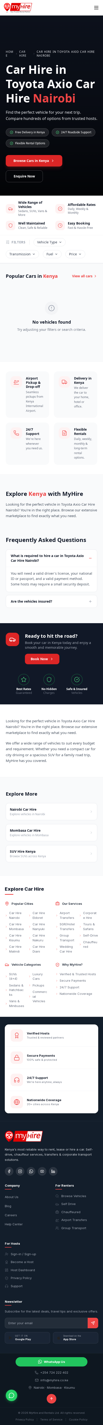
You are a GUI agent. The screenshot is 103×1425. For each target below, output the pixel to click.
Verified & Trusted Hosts (78, 974)
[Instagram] (20, 1171)
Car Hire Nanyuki (39, 926)
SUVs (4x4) (13, 976)
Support (17, 1286)
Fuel (49, 254)
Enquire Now (24, 176)
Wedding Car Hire (66, 949)
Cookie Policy (78, 1419)
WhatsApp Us (54, 1362)
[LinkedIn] (53, 1171)
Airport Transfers (67, 915)
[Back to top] (51, 1399)
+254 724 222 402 (54, 1372)
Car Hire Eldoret (39, 915)
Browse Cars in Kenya (31, 160)
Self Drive (68, 1204)
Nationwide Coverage (76, 994)
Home (10, 54)
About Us (11, 1197)
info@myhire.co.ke (54, 1380)
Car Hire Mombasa (16, 926)
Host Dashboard (23, 1270)
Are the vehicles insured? (31, 601)
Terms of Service (51, 1419)
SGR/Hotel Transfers (67, 926)
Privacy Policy (21, 1278)
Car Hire (23, 54)
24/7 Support (69, 987)
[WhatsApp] (31, 1171)
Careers (11, 1215)
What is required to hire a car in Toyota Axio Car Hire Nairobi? (47, 558)
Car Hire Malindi (15, 949)
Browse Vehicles (73, 1196)
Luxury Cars (38, 976)
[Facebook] (9, 1171)
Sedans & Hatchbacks (16, 989)
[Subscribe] (93, 1323)
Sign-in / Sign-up (23, 1254)
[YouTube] (42, 1171)
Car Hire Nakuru (39, 937)
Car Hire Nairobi (15, 915)
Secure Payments (73, 980)
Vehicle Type (47, 242)
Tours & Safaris (89, 926)
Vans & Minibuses (16, 1003)
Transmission (20, 254)
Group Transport (67, 937)
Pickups (38, 985)
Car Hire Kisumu (15, 937)
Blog (8, 1206)
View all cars (82, 276)
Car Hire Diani (39, 949)
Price (73, 254)
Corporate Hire (90, 915)
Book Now (39, 659)
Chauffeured (90, 944)
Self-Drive (90, 935)
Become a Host (22, 1262)
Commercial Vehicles (40, 996)
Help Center (14, 1224)
